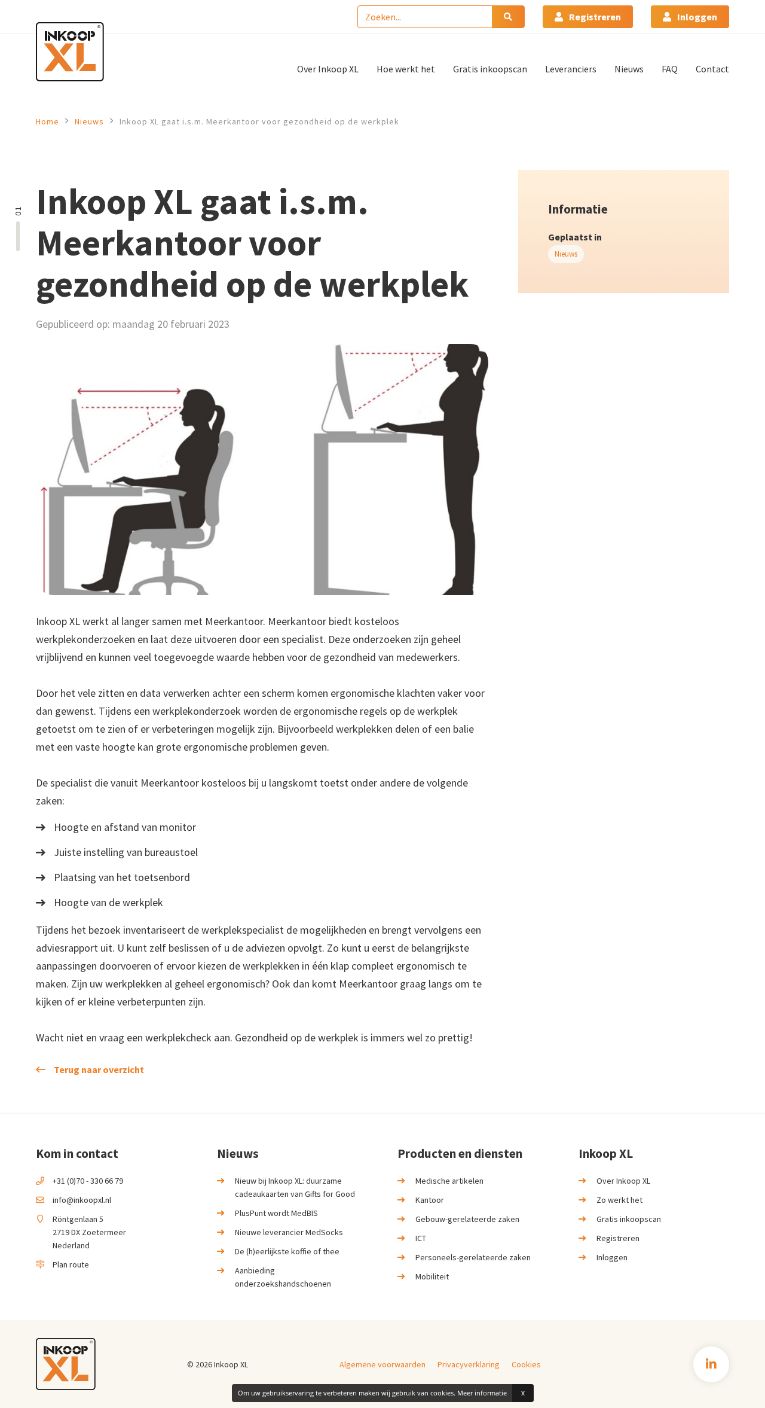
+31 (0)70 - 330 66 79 (88, 1180)
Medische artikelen (449, 1180)
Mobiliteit (432, 1276)
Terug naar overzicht (99, 1069)
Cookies (526, 1364)
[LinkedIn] (711, 1364)
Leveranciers (570, 69)
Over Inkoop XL (328, 69)
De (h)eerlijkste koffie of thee (287, 1251)
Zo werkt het (619, 1199)
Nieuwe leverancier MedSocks (289, 1232)
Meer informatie (482, 1392)
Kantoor (429, 1199)
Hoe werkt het (406, 69)
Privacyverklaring (468, 1364)
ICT (420, 1238)
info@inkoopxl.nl (82, 1199)
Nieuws (629, 69)
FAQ (670, 69)
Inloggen (697, 17)
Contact (712, 69)
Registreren (595, 17)
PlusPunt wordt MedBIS (276, 1213)
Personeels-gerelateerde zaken (473, 1257)
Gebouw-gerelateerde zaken (467, 1219)
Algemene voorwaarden (382, 1364)
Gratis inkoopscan (490, 69)
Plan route (71, 1264)
